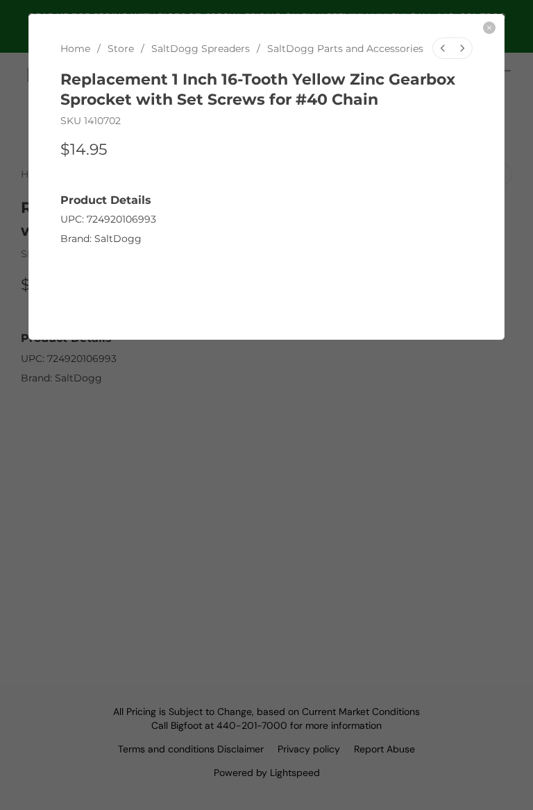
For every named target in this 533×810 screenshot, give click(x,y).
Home (75, 48)
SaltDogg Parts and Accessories (345, 48)
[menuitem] (442, 48)
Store (121, 48)
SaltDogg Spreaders (200, 48)
